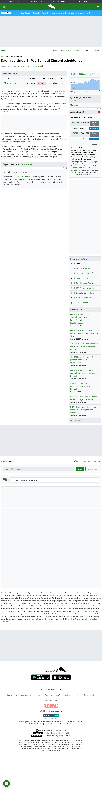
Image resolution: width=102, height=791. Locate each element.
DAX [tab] (73, 74)
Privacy (77, 695)
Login (80, 469)
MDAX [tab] (92, 74)
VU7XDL (76, 133)
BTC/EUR (86, 1)
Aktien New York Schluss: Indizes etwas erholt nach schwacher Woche (84, 346)
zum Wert (76, 105)
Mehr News (75, 420)
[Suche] (98, 6)
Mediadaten (26, 695)
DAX (13, 1)
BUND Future (12, 83)
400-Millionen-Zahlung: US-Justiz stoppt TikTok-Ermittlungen (82, 360)
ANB (58, 695)
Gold (60, 1)
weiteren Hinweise (77, 170)
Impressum (12, 695)
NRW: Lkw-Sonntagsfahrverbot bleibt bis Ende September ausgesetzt (83, 410)
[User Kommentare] (6, 784)
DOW (36, 1)
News (62, 50)
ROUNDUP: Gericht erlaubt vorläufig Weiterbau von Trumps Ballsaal (84, 373)
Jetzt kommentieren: (34, 66)
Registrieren (92, 469)
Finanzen (48, 695)
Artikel (70, 50)
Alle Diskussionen (80, 303)
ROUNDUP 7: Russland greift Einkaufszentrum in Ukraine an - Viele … (84, 333)
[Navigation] (4, 6)
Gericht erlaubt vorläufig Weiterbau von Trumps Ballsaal (80, 386)
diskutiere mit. (28, 164)
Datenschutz (89, 695)
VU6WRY (75, 122)
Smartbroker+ (26, 177)
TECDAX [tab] (82, 74)
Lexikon (38, 695)
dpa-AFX (79, 50)
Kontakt (67, 695)
